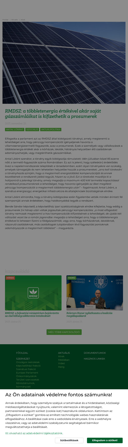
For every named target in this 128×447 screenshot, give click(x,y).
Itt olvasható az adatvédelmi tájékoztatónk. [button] (34, 433)
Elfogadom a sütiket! (105, 440)
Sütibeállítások (69, 440)
